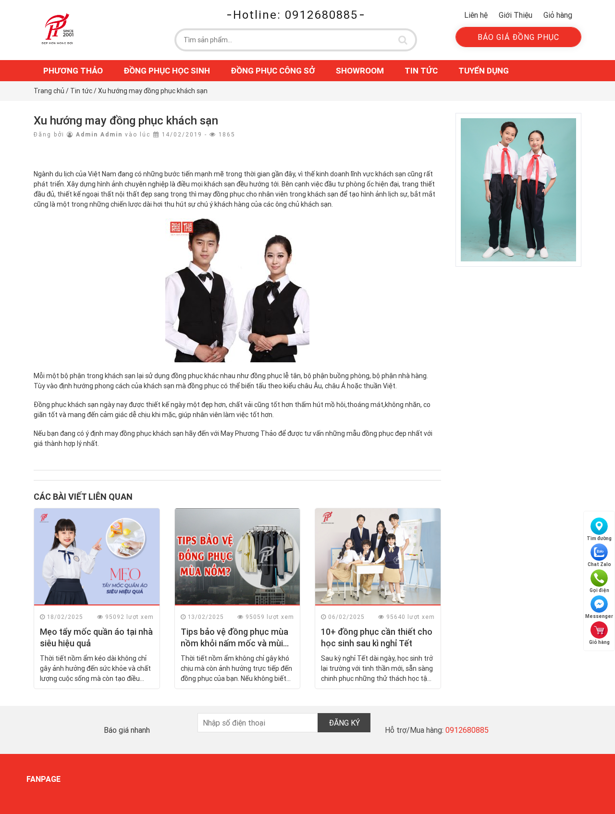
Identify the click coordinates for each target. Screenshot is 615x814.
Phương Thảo (73, 70)
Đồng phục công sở (273, 70)
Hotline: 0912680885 (295, 15)
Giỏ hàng (557, 15)
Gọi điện (599, 590)
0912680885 (467, 730)
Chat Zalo (599, 564)
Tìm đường (599, 538)
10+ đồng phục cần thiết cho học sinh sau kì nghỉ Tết (376, 637)
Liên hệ (476, 15)
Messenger (599, 616)
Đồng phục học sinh (166, 70)
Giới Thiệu (515, 15)
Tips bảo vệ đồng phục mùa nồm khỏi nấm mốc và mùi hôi (234, 643)
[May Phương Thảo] (58, 28)
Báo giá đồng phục (518, 37)
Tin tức (421, 70)
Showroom (360, 70)
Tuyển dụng (483, 70)
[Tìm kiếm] (403, 39)
